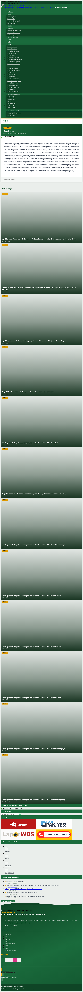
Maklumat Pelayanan (14, 31)
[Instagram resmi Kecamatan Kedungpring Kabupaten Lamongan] (15, 961)
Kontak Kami (11, 23)
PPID (9, 39)
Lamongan (11, 115)
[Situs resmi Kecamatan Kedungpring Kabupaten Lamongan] (3, 961)
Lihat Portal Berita (8, 901)
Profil (7, 937)
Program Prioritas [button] (13, 110)
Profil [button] (9, 14)
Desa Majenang (12, 68)
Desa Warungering (13, 91)
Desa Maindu (11, 66)
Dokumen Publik (13, 37)
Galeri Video (11, 97)
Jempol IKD (11, 99)
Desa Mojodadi (12, 74)
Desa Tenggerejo (13, 87)
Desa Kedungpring (13, 61)
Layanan (8, 939)
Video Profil (11, 107)
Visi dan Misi (11, 19)
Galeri (10, 26)
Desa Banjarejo (12, 47)
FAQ (9, 42)
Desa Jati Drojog (12, 53)
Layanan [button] (10, 28)
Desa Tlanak (11, 89)
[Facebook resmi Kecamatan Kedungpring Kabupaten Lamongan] (11, 961)
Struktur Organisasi (13, 21)
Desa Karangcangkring (14, 59)
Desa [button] (9, 44)
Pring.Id (9, 101)
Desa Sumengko (12, 85)
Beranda (10, 12)
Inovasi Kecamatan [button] (14, 94)
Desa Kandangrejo (13, 57)
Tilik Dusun (10, 105)
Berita (7, 941)
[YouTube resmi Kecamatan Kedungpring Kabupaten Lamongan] (19, 961)
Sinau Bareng (11, 103)
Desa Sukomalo (12, 83)
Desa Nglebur (11, 76)
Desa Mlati (10, 72)
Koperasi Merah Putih (14, 113)
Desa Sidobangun (13, 79)
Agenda (5, 121)
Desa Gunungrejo (13, 51)
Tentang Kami (11, 17)
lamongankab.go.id (25, 1)
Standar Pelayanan (13, 33)
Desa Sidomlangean (14, 81)
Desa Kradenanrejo (13, 64)
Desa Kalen (11, 55)
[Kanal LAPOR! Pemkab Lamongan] (7, 961)
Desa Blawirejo (12, 49)
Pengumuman (10, 943)
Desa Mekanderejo (13, 70)
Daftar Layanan (12, 35)
